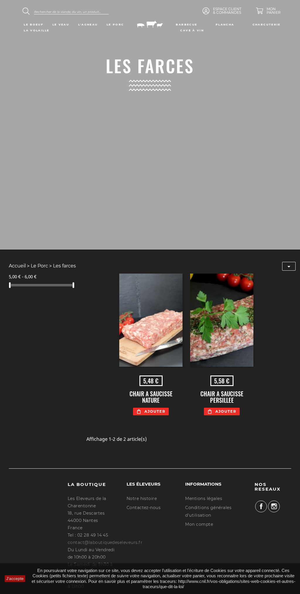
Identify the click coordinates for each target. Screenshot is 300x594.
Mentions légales (203, 498)
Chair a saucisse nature (151, 396)
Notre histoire (142, 498)
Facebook (261, 506)
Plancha (225, 24)
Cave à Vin (192, 30)
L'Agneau (88, 24)
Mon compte (199, 524)
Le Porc (115, 24)
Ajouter (155, 411)
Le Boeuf (33, 24)
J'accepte (15, 578)
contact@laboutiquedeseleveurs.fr (105, 542)
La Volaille (36, 30)
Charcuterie (267, 24)
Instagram (273, 506)
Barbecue (186, 24)
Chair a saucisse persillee (221, 396)
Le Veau (60, 24)
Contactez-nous (144, 507)
